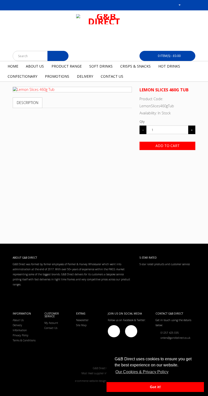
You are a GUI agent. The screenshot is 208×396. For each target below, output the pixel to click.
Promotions (57, 76)
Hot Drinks (169, 66)
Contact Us (112, 76)
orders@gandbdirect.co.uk (174, 338)
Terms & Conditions (24, 340)
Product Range (66, 66)
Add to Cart (167, 145)
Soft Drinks (101, 66)
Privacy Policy (20, 335)
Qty (142, 121)
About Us (35, 66)
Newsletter (82, 320)
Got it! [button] (155, 387)
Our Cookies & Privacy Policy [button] (141, 372)
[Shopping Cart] (185, 5)
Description (27, 102)
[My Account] (178, 5)
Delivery (85, 76)
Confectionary (22, 76)
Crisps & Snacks (135, 66)
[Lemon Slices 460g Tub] (72, 89)
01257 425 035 (168, 333)
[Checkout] (191, 5)
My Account (51, 323)
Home (13, 66)
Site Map (81, 325)
